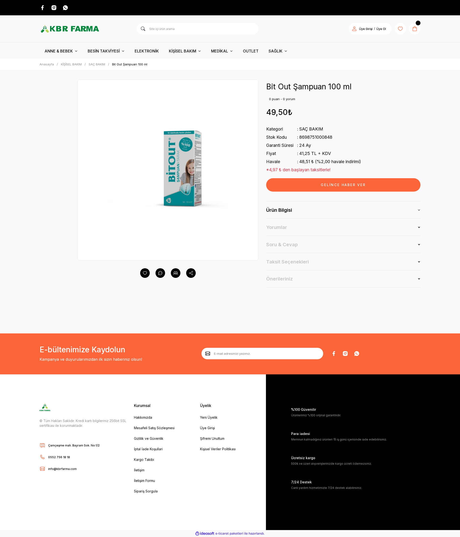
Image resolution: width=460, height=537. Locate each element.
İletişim (139, 470)
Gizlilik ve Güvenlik (148, 438)
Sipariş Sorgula (146, 491)
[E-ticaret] (229, 533)
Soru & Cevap (282, 244)
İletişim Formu (144, 481)
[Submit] (207, 353)
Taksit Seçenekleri (287, 262)
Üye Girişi (366, 29)
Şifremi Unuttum (212, 438)
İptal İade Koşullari (148, 449)
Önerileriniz (279, 279)
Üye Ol (381, 29)
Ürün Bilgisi (279, 210)
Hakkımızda (143, 417)
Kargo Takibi (144, 459)
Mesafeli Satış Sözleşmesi (154, 428)
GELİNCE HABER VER (343, 185)
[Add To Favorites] (145, 273)
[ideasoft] (204, 533)
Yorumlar (276, 227)
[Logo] (70, 29)
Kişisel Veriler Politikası (218, 449)
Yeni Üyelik (209, 417)
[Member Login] (354, 29)
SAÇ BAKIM (311, 128)
